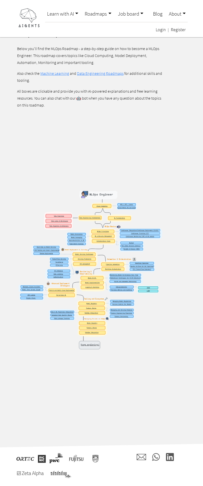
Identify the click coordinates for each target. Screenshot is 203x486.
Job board (128, 14)
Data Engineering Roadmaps (100, 73)
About (175, 14)
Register (178, 29)
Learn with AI (60, 14)
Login (161, 29)
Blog (157, 14)
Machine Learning (54, 73)
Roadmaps (96, 14)
